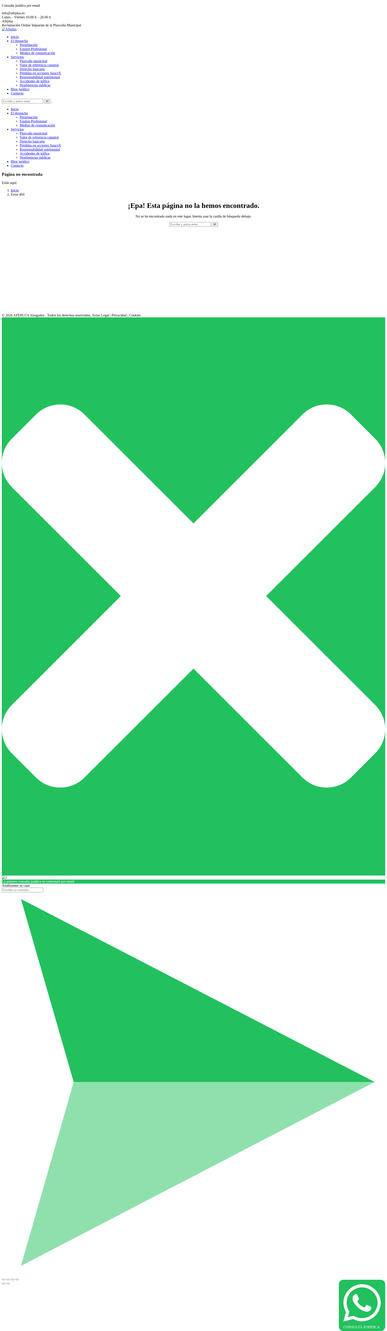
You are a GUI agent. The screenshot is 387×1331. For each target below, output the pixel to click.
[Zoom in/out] (17, 1279)
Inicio (15, 190)
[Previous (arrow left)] (3, 1283)
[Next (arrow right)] (8, 1283)
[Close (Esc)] (3, 1279)
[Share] (8, 1279)
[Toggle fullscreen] (12, 1279)
